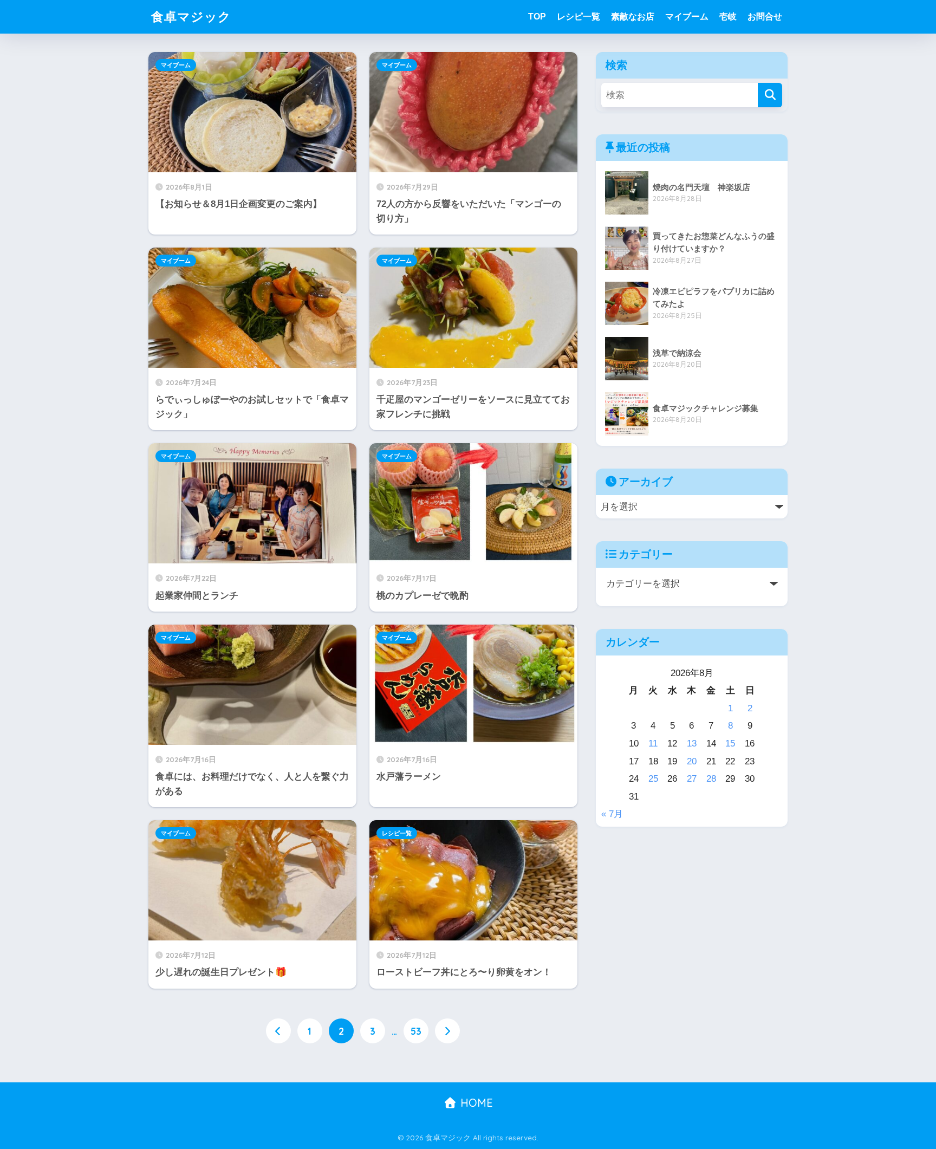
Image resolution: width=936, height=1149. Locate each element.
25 (653, 779)
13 (692, 743)
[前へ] (278, 1030)
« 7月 (612, 814)
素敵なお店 (632, 16)
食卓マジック (191, 16)
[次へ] (447, 1030)
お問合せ (765, 16)
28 (711, 779)
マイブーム (686, 16)
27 (692, 779)
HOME (475, 1102)
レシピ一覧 (578, 16)
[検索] (770, 95)
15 (730, 743)
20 (692, 761)
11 (653, 743)
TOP (537, 16)
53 (416, 1031)
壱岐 (728, 16)
